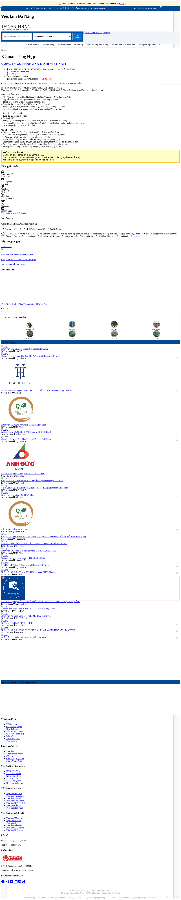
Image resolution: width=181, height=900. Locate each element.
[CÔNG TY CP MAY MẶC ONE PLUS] (4, 429)
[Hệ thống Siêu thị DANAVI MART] (4, 548)
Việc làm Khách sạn (14, 830)
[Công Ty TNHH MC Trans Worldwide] (4, 613)
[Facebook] (3, 883)
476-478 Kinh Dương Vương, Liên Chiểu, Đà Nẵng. (27, 304)
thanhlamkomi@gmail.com (32, 157)
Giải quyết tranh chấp (15, 734)
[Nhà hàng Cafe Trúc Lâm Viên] (4, 635)
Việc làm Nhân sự (13, 820)
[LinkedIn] (16, 883)
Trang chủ (28, 8)
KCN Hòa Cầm (13, 771)
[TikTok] (24, 883)
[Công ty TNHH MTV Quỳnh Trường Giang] (4, 606)
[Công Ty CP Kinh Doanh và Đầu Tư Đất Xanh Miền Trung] (4, 534)
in (3, 311)
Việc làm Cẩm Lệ (13, 805)
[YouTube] (12, 883)
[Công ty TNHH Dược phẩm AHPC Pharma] (4, 570)
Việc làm (40, 9)
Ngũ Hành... (156, 329)
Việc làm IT (11, 823)
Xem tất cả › (6, 246)
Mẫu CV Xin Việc (14, 761)
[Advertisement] (80, 659)
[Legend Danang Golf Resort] (4, 353)
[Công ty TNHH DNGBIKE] (4, 555)
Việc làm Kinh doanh (15, 828)
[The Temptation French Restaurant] (4, 346)
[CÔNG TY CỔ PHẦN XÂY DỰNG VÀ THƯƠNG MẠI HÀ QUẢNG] (13, 599)
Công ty (51, 8)
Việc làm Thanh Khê (15, 796)
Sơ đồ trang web (13, 738)
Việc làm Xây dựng (14, 818)
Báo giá (60, 8)
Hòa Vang (114, 338)
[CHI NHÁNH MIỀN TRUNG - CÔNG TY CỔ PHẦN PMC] (4, 541)
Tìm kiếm (77, 36)
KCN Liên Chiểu (13, 776)
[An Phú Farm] (20, 422)
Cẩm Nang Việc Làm (15, 758)
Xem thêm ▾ (135, 236)
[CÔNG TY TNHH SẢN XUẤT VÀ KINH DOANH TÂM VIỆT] (4, 628)
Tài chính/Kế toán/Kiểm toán (13, 213)
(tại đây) (122, 4)
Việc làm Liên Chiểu (15, 801)
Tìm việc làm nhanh (14, 754)
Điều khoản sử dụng (14, 731)
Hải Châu (72, 329)
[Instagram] (7, 883)
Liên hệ (70, 8)
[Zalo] (20, 883)
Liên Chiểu (30, 338)
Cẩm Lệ (72, 338)
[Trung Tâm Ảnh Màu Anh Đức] (20, 471)
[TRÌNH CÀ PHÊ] (4, 492)
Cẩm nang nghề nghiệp (146, 9)
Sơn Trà (114, 329)
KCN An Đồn (12, 778)
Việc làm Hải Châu (14, 793)
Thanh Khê (30, 329)
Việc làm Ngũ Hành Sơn (16, 803)
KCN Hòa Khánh (13, 773)
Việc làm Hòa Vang (14, 808)
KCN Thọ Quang (13, 781)
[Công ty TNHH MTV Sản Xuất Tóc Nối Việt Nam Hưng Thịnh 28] (20, 388)
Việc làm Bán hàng (14, 825)
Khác (156, 338)
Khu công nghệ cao (14, 783)
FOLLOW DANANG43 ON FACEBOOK (92, 9)
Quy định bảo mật (13, 729)
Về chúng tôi (11, 724)
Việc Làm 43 (11, 741)
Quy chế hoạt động (14, 726)
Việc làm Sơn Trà (13, 798)
